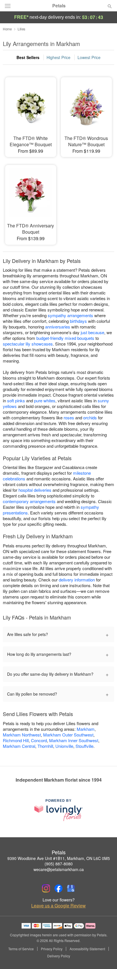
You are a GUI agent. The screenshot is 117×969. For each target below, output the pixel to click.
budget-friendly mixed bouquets (65, 338)
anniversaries (57, 327)
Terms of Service (21, 949)
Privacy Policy (51, 949)
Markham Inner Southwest (73, 740)
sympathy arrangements (70, 315)
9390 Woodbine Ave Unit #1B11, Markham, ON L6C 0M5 (58, 858)
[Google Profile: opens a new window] (71, 888)
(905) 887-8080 (59, 864)
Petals (59, 5)
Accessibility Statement (87, 949)
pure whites (44, 400)
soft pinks (16, 400)
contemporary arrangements (29, 501)
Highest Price (58, 57)
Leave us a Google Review (58, 906)
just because (92, 332)
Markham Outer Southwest (68, 735)
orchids (90, 417)
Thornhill (45, 746)
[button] (105, 956)
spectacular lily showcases (28, 344)
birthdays (78, 321)
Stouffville (84, 746)
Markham (86, 729)
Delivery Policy (58, 956)
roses (69, 417)
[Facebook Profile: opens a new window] (58, 888)
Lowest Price (89, 57)
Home (7, 28)
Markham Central (19, 746)
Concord (39, 740)
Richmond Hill (16, 740)
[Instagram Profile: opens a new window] (46, 888)
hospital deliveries (34, 490)
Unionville (64, 746)
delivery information (77, 580)
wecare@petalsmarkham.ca (59, 869)
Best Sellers (27, 57)
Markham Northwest (22, 735)
